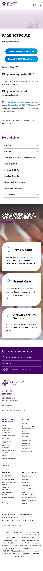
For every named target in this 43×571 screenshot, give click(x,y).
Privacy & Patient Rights (10, 517)
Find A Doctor (10, 194)
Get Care (8, 151)
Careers (7, 145)
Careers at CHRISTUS (9, 514)
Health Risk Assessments (15, 182)
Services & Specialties (13, 188)
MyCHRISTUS (10, 164)
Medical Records (11, 176)
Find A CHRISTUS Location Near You (20, 158)
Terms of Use (29, 521)
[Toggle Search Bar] (34, 5)
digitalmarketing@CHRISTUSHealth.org (22, 105)
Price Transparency (26, 514)
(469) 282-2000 (8, 394)
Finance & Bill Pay (12, 170)
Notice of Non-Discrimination (12, 521)
